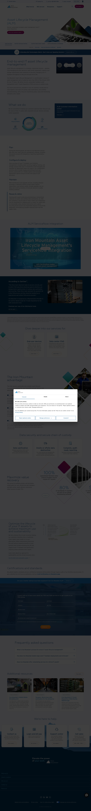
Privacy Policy (19, 412)
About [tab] (66, 396)
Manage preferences (45, 418)
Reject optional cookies (25, 418)
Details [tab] (45, 396)
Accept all (65, 418)
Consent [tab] (24, 396)
